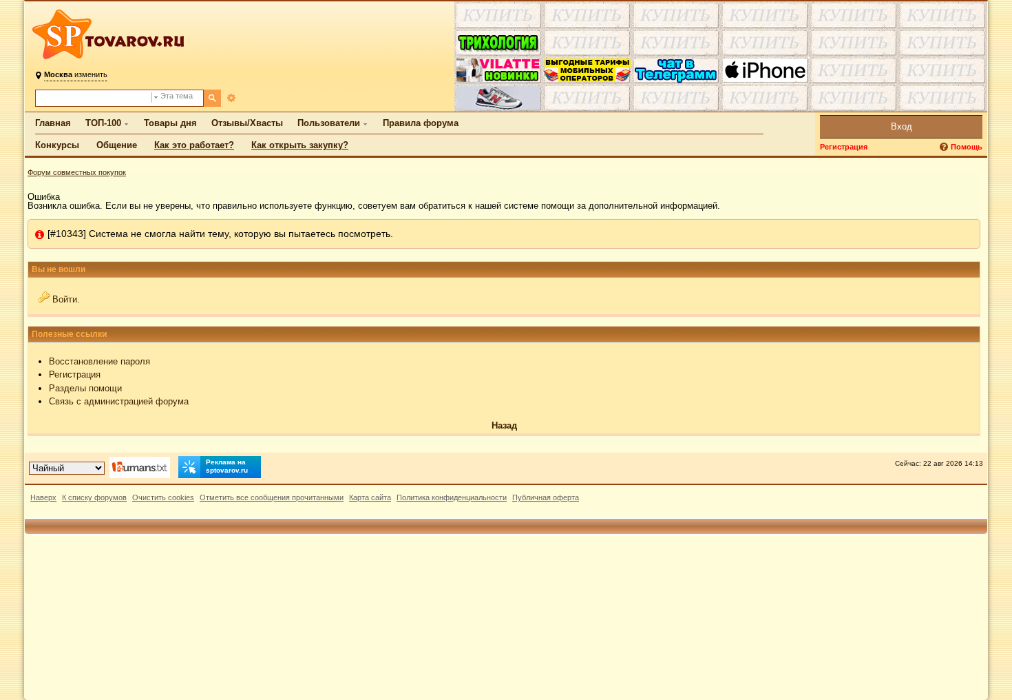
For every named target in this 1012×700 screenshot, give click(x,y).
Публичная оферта (545, 497)
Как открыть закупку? (299, 145)
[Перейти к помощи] (945, 147)
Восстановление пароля (99, 361)
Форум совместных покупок (77, 172)
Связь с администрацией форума (119, 401)
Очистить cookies (163, 497)
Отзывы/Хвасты (247, 123)
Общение (116, 145)
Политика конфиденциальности (452, 497)
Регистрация (843, 147)
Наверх (43, 497)
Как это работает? (194, 145)
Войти (64, 299)
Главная (53, 123)
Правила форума (420, 123)
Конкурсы (57, 145)
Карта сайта (370, 497)
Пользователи (328, 123)
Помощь (966, 147)
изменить (75, 74)
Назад (504, 425)
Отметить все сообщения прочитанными (272, 497)
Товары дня (170, 123)
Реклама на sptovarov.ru (227, 466)
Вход (901, 126)
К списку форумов (94, 497)
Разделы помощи (85, 388)
